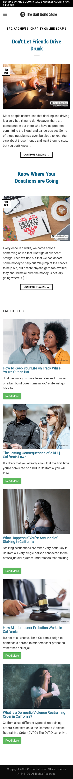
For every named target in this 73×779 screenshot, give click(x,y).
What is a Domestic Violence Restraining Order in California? (34, 714)
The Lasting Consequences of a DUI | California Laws (31, 455)
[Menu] (5, 14)
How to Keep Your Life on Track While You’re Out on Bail (32, 370)
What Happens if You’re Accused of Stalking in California (30, 540)
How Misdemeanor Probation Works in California (32, 630)
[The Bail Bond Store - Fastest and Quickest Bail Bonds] (39, 14)
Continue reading (36, 154)
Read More (12, 396)
